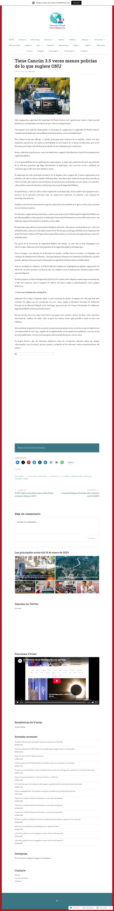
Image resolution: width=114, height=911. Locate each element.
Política (72, 40)
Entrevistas (35, 40)
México (17, 875)
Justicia (61, 40)
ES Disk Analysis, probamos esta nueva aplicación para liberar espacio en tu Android (47, 819)
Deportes (50, 45)
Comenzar (76, 3)
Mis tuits (18, 608)
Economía (99, 40)
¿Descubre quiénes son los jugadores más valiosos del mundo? (39, 833)
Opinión (28, 45)
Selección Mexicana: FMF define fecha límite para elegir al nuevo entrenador (44, 749)
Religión (40, 51)
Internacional (14, 45)
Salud (87, 45)
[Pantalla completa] (96, 702)
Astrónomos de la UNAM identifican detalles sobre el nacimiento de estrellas (45, 763)
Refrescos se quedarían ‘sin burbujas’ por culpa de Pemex (37, 826)
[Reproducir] (17, 702)
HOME (11, 40)
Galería (20, 476)
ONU (80, 476)
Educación (101, 45)
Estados (85, 40)
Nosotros (22, 40)
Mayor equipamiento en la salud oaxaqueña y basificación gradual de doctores (45, 791)
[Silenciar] (93, 702)
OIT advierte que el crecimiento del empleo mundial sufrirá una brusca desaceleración (48, 784)
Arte (38, 45)
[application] (57, 681)
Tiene (25, 479)
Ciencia (29, 51)
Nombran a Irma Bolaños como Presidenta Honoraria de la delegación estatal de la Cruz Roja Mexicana (55, 770)
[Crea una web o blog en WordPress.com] (57, 901)
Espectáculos (64, 45)
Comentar (91, 538)
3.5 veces (65, 476)
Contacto (84, 51)
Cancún (73, 476)
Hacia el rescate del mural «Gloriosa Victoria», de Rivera (36, 777)
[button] (35, 568)
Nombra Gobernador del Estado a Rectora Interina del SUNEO (39, 742)
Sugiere (18, 479)
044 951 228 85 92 (21, 878)
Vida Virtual (68, 51)
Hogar (75, 45)
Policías (87, 476)
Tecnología (53, 51)
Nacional (48, 40)
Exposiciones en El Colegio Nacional (29, 756)
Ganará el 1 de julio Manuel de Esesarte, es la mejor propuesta (38, 798)
